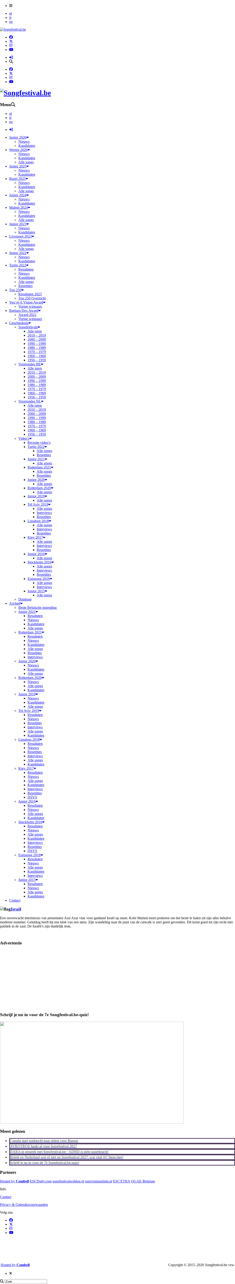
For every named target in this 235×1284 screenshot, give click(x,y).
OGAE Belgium (143, 1181)
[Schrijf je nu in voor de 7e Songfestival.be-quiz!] (92, 1122)
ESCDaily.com (41, 1181)
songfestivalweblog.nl (68, 1181)
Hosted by (14, 1181)
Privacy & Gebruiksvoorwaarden (24, 1205)
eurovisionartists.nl (98, 1181)
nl (10, 13)
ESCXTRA (121, 1181)
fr (10, 17)
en (11, 22)
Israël (16, 909)
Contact (5, 1197)
